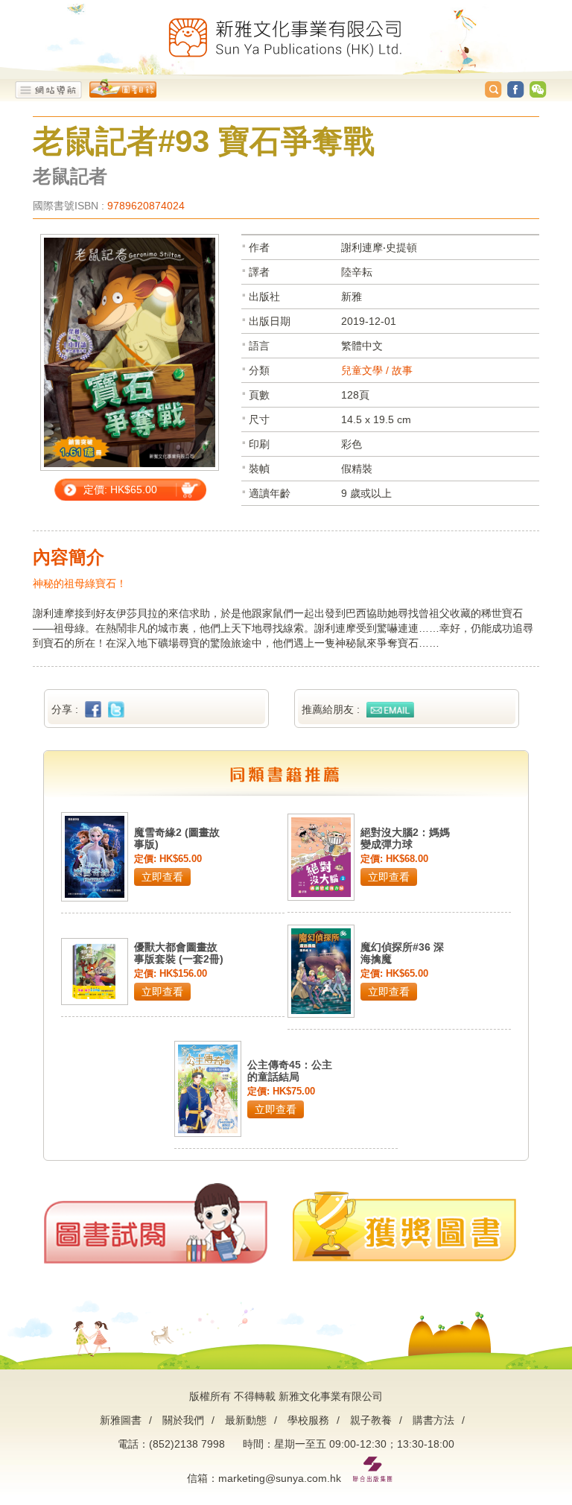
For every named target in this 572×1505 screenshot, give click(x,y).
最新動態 (246, 1420)
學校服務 (308, 1420)
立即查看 (162, 877)
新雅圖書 (121, 1420)
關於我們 (183, 1420)
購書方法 (433, 1420)
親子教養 (371, 1420)
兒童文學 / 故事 (377, 370)
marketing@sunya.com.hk (279, 1478)
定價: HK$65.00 (120, 489)
